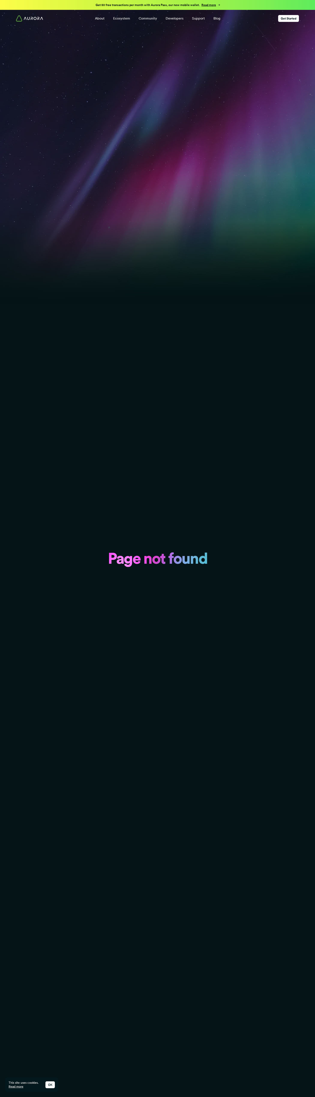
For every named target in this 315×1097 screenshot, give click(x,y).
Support (198, 18)
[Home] (29, 18)
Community (148, 18)
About (100, 18)
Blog (216, 18)
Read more (16, 1086)
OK (50, 1084)
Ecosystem (121, 18)
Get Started (288, 18)
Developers (174, 18)
